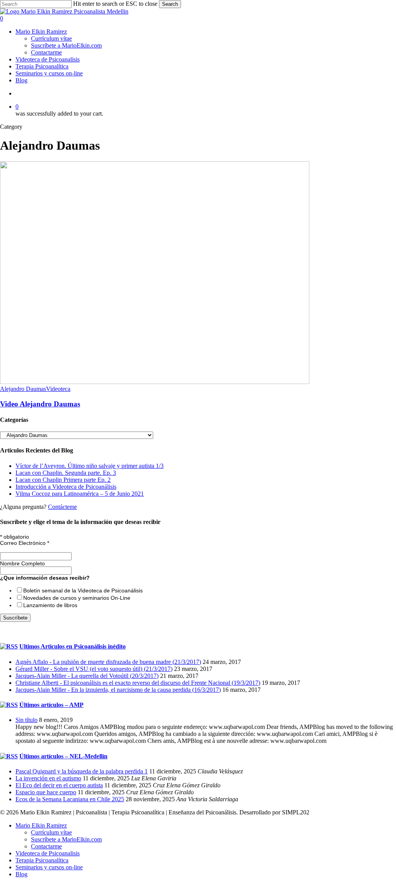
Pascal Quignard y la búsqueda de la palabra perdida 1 (81, 771)
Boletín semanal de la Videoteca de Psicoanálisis (83, 590)
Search (170, 4)
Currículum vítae (51, 832)
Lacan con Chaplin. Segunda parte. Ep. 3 (65, 472)
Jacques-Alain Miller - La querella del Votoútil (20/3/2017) (87, 675)
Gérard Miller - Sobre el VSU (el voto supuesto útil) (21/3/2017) (93, 669)
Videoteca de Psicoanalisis (47, 853)
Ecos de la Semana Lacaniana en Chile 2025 (69, 799)
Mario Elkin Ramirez (41, 825)
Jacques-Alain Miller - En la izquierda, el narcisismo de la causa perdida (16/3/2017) (118, 689)
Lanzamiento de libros (50, 605)
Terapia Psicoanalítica (41, 860)
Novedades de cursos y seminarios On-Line (76, 598)
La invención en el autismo (48, 778)
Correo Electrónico (24, 543)
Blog (21, 874)
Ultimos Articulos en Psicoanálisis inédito (72, 646)
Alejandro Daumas (23, 389)
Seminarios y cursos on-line (49, 867)
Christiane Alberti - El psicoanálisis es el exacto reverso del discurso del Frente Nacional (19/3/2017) (137, 682)
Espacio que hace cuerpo (45, 792)
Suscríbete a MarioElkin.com (66, 839)
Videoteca (58, 389)
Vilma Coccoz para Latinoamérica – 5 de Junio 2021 (79, 493)
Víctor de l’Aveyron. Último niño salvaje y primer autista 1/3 (89, 465)
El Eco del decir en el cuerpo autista (59, 785)
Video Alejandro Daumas (40, 404)
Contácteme (62, 506)
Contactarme (46, 846)
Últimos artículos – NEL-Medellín (63, 756)
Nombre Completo (22, 563)
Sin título (26, 720)
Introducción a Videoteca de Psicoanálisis (65, 486)
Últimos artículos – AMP (51, 704)
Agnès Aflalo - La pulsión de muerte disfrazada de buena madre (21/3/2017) (108, 662)
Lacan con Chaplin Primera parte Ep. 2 (63, 479)
